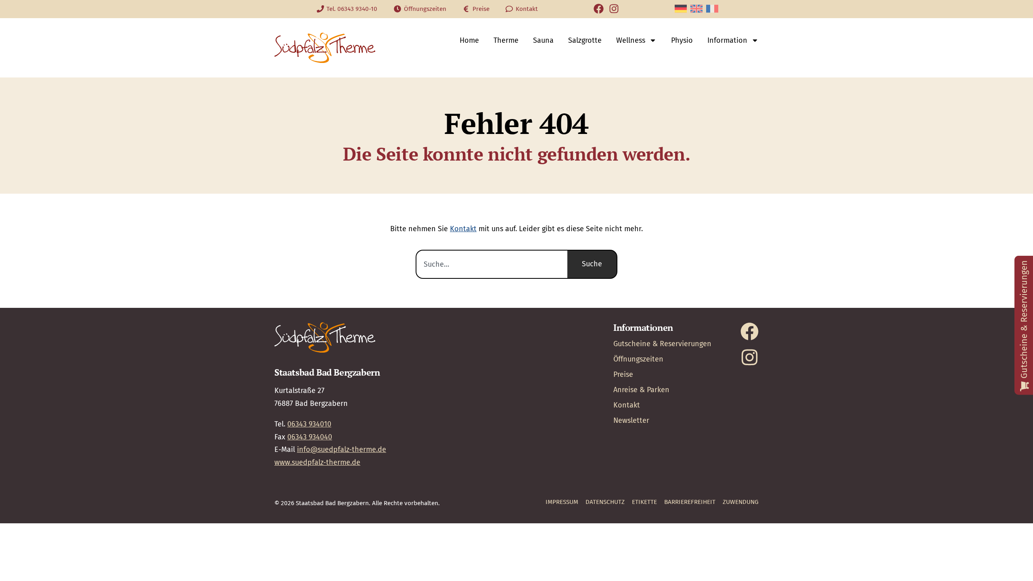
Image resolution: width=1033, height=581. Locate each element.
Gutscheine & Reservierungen (662, 344)
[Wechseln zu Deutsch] (681, 9)
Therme (506, 40)
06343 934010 (309, 424)
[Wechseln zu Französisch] (712, 9)
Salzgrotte (585, 40)
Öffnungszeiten (638, 359)
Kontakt (463, 228)
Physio (682, 40)
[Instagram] (614, 9)
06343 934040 (309, 437)
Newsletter (631, 420)
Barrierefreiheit (689, 502)
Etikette (644, 502)
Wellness (630, 40)
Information (727, 40)
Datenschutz (605, 502)
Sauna (543, 40)
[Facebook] (599, 9)
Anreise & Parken (641, 390)
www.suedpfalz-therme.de (317, 462)
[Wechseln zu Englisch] (696, 9)
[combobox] (491, 264)
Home (469, 40)
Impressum (562, 502)
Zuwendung (741, 502)
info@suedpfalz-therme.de (341, 449)
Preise (623, 374)
